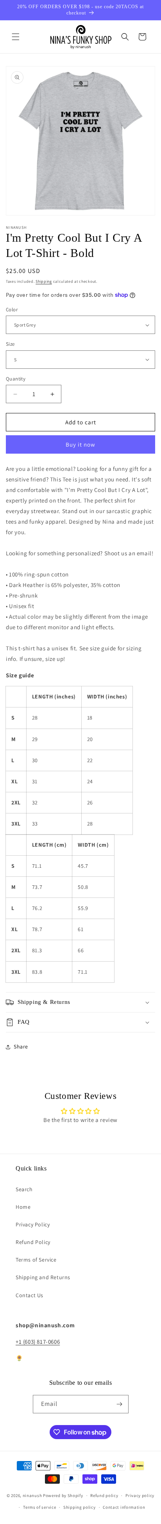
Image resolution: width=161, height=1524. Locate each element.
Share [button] (21, 1046)
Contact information (124, 1507)
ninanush (32, 1495)
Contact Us (29, 1295)
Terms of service (39, 1507)
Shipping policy (79, 1507)
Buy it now (80, 444)
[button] (15, 36)
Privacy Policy (33, 1224)
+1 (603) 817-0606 (38, 1341)
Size (10, 344)
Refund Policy (33, 1242)
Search (24, 1189)
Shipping (44, 281)
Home (23, 1206)
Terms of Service (36, 1259)
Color (12, 309)
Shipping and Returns (43, 1277)
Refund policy (104, 1495)
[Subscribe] (119, 1404)
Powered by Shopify (63, 1495)
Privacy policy (139, 1495)
